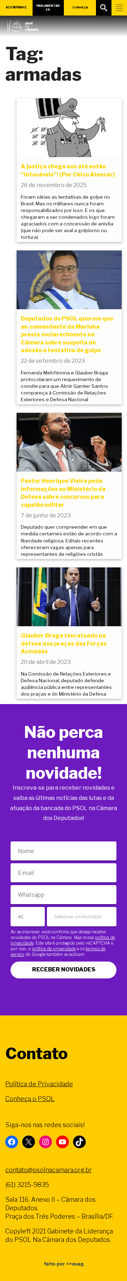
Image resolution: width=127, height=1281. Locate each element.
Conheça (80, 7)
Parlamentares (48, 7)
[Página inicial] (23, 24)
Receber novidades (63, 969)
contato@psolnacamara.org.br (48, 1170)
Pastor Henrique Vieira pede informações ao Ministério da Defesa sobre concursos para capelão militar (63, 493)
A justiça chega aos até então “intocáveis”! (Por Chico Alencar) (68, 170)
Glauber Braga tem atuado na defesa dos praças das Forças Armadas (64, 643)
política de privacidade (54, 948)
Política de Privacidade (39, 1084)
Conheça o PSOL (30, 1098)
